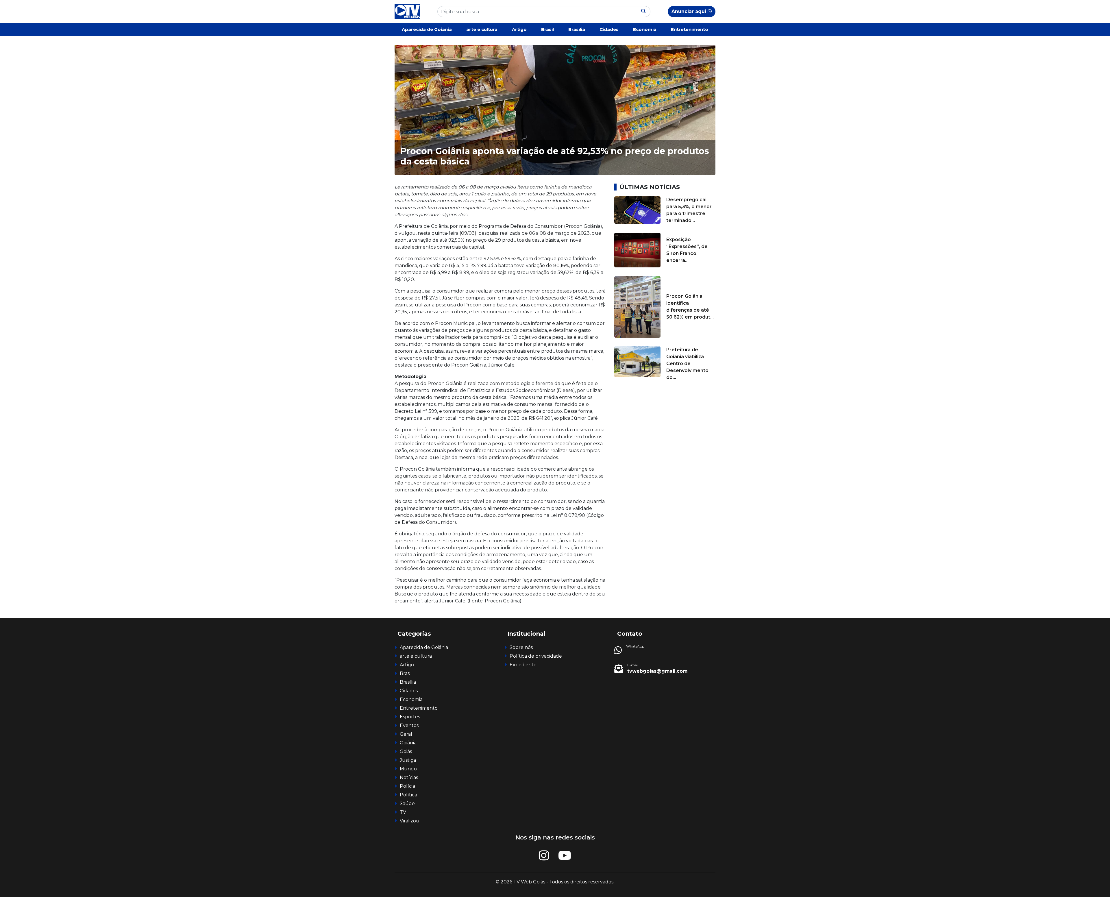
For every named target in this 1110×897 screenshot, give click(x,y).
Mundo (408, 769)
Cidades (609, 29)
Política (408, 795)
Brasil (547, 29)
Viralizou (409, 821)
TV (403, 812)
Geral (406, 734)
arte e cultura (481, 29)
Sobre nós (521, 647)
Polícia (407, 786)
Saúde (407, 803)
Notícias (409, 777)
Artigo (519, 29)
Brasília (576, 29)
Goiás (406, 751)
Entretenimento (689, 29)
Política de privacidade (536, 656)
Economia (644, 29)
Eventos (409, 725)
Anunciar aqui (689, 11)
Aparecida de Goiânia (427, 29)
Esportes (410, 717)
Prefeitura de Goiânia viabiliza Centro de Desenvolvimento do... (687, 363)
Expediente (523, 664)
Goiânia (408, 743)
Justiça (408, 760)
